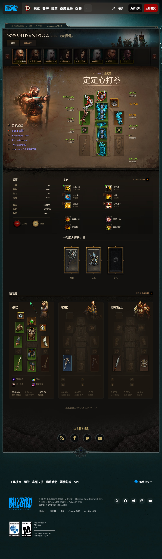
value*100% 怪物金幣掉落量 (24, 149)
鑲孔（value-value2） (21, 140)
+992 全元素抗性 (19, 145)
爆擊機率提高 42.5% (20, 136)
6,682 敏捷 (18, 130)
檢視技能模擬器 (139, 180)
